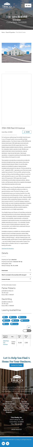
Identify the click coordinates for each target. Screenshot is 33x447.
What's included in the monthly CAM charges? (14, 275)
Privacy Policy (24, 408)
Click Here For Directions (8, 248)
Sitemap (24, 410)
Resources (9, 406)
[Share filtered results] (29, 327)
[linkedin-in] (4, 443)
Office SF (23, 317)
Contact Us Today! (16, 365)
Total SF (14, 317)
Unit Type (15, 324)
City (6, 317)
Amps (6, 324)
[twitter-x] (8, 443)
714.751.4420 (16, 424)
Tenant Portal (24, 404)
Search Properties (9, 404)
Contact (24, 402)
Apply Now (24, 406)
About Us (9, 402)
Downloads (5, 270)
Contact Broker (6, 279)
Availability (25, 320)
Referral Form (9, 408)
